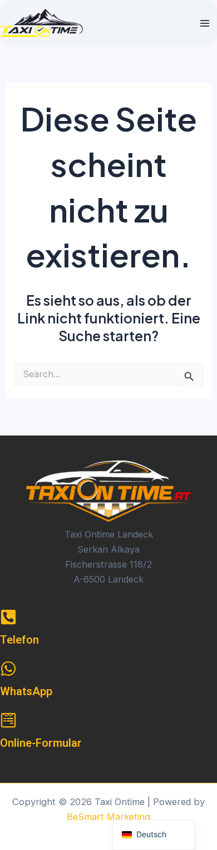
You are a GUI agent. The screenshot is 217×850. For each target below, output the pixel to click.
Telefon (19, 639)
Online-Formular (41, 743)
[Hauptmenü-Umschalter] (204, 23)
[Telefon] (8, 617)
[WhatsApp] (8, 668)
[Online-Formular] (8, 720)
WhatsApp (26, 691)
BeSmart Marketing (108, 816)
